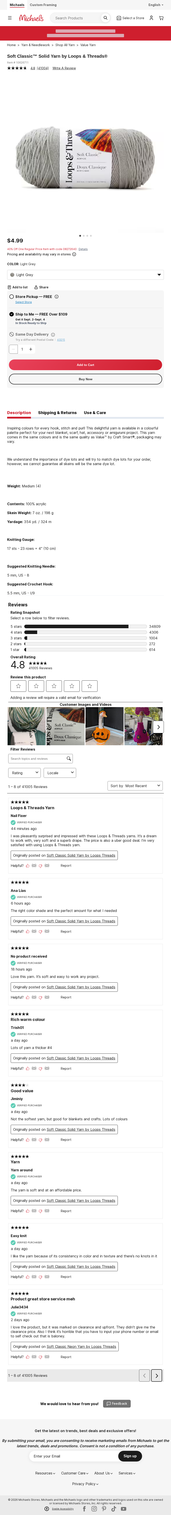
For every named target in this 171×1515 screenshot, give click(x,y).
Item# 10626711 (17, 62)
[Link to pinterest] (104, 1508)
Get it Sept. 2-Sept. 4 (30, 319)
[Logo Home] (31, 18)
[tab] (19, 413)
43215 (61, 339)
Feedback (119, 1403)
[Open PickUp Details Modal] (56, 296)
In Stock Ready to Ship (31, 323)
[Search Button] (105, 17)
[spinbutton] (22, 349)
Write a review (64, 68)
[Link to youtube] (123, 1508)
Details (83, 249)
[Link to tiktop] (113, 1508)
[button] (85, 254)
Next (167, 154)
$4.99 (15, 241)
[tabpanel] (85, 507)
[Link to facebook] (84, 1508)
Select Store (23, 302)
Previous (4, 154)
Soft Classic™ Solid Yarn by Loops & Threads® (57, 56)
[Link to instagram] (94, 1508)
